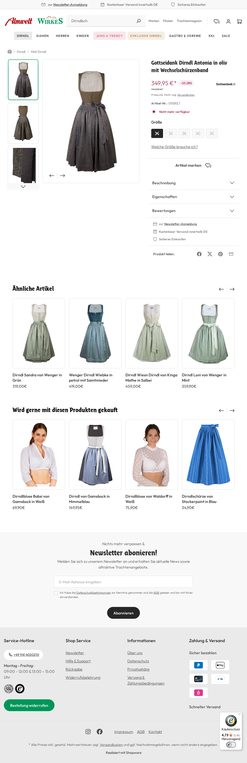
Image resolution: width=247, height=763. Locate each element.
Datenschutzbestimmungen (93, 592)
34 (157, 133)
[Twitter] (209, 254)
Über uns (135, 652)
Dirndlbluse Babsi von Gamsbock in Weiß (31, 499)
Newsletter (75, 652)
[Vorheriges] (51, 175)
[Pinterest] (220, 254)
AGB (156, 592)
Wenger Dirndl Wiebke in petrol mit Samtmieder (90, 377)
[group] (39, 343)
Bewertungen (164, 210)
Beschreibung (164, 182)
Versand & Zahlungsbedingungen (146, 680)
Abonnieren (123, 613)
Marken (154, 21)
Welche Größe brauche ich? (174, 146)
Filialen (168, 21)
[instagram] (88, 732)
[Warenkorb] (239, 21)
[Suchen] (138, 21)
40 (198, 133)
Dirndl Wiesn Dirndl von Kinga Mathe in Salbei (151, 377)
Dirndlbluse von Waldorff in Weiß (148, 499)
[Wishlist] (216, 21)
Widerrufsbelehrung (83, 677)
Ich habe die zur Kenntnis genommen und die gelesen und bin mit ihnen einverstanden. (126, 595)
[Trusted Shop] (20, 688)
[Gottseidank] (225, 83)
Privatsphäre (138, 669)
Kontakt (155, 731)
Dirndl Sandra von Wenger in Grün (37, 377)
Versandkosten (186, 94)
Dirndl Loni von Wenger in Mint (204, 377)
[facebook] (100, 732)
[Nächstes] (63, 175)
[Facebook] (199, 254)
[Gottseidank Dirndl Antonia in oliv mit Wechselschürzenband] (90, 121)
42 (212, 133)
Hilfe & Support (78, 661)
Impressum (123, 731)
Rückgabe (74, 669)
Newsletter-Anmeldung (70, 4)
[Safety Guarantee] (9, 688)
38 (184, 133)
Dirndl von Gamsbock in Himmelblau (89, 499)
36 (171, 133)
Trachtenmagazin (189, 21)
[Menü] (239, 715)
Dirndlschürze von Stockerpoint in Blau (199, 499)
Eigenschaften (164, 196)
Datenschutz (138, 661)
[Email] (231, 254)
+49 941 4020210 (26, 655)
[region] (74, 124)
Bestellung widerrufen (29, 705)
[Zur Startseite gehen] (34, 21)
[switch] (231, 745)
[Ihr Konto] (228, 21)
